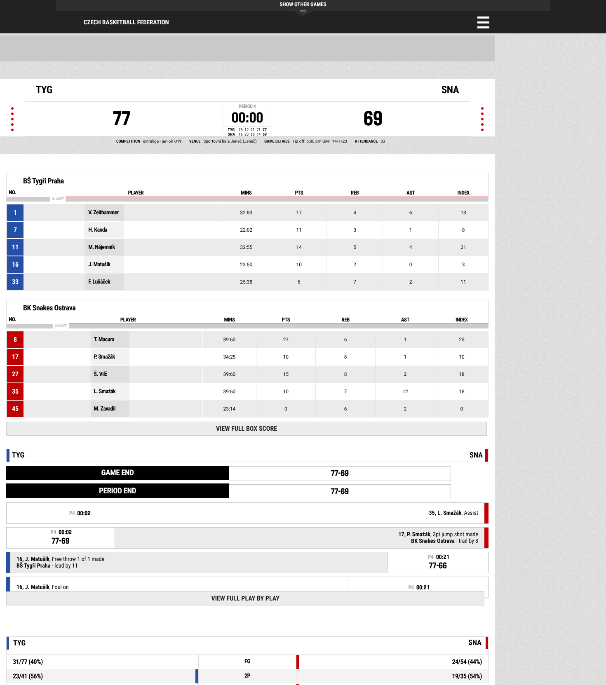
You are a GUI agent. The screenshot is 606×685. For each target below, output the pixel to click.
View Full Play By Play (245, 598)
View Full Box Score (246, 428)
